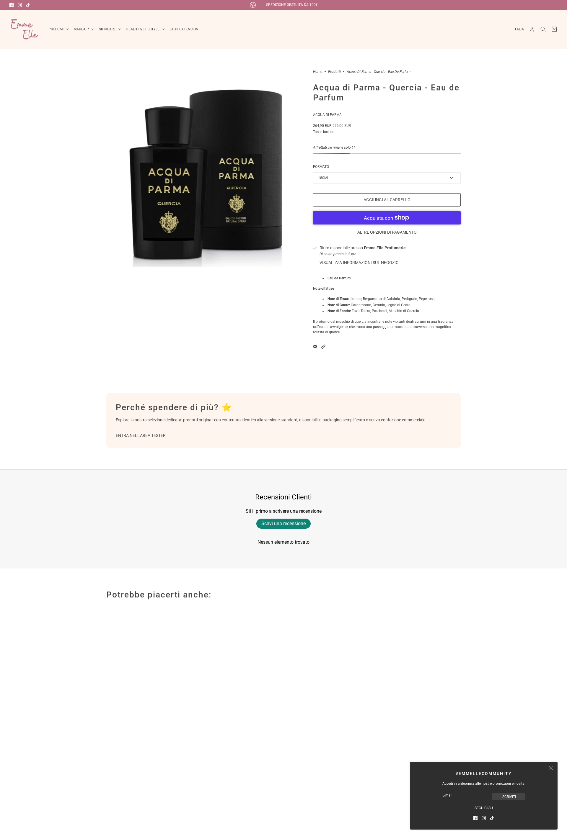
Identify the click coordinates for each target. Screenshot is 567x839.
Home (317, 72)
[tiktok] (28, 5)
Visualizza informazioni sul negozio (359, 262)
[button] (323, 346)
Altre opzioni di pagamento (387, 232)
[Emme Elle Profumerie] (24, 29)
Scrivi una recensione (283, 523)
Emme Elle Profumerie (385, 247)
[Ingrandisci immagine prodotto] (205, 168)
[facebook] (11, 5)
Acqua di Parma (327, 115)
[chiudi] (551, 768)
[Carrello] (554, 29)
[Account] (532, 29)
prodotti (334, 72)
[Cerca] (543, 29)
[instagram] (20, 5)
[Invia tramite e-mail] (315, 346)
